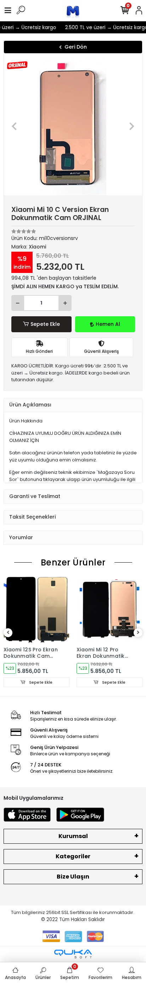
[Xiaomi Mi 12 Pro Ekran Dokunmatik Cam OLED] (109, 610)
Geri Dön (75, 46)
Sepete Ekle (45, 324)
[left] (8, 632)
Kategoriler (73, 856)
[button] (14, 126)
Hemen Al (108, 324)
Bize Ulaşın (73, 876)
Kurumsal (73, 836)
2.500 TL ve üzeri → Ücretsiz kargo (103, 27)
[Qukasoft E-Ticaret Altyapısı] (73, 954)
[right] (138, 632)
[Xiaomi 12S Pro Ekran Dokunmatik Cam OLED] (36, 610)
